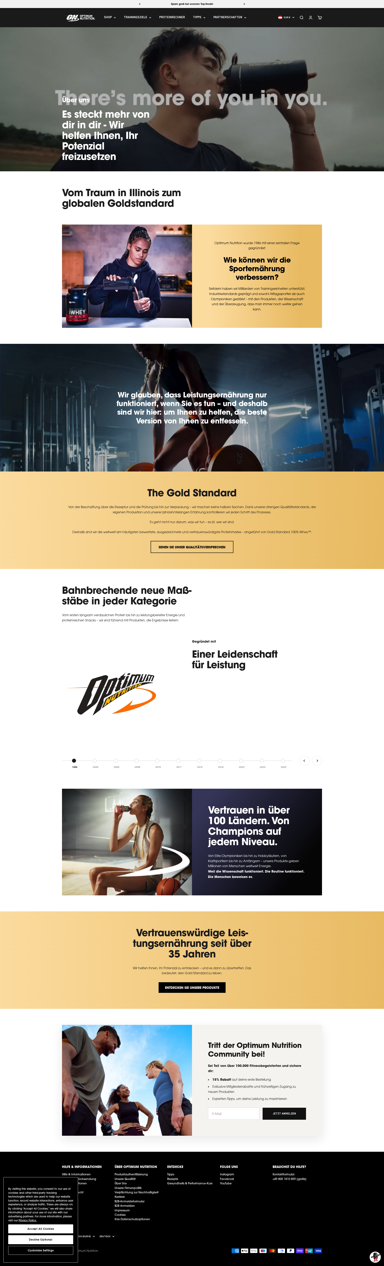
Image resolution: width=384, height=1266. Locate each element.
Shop (108, 17)
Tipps (197, 17)
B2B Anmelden (125, 1206)
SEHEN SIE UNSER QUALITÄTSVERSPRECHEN (192, 547)
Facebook (227, 1179)
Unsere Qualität (125, 1179)
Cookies (120, 1215)
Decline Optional (40, 1239)
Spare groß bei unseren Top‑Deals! (192, 3)
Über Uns (121, 1183)
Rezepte (172, 1179)
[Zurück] (139, 4)
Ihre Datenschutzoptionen (132, 1219)
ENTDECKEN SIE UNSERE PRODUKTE (192, 987)
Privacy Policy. (28, 1220)
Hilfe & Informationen (76, 1174)
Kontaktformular (283, 1174)
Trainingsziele (135, 17)
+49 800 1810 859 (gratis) (289, 1179)
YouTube (226, 1183)
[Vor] (244, 4)
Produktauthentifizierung (131, 1174)
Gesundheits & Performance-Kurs (189, 1183)
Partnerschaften (227, 17)
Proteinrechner (172, 17)
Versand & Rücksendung (79, 1179)
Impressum (122, 1210)
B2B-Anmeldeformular (129, 1201)
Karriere (120, 1197)
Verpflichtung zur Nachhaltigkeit (136, 1192)
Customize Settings (41, 1250)
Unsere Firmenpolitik (128, 1188)
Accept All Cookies (40, 1229)
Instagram (227, 1174)
